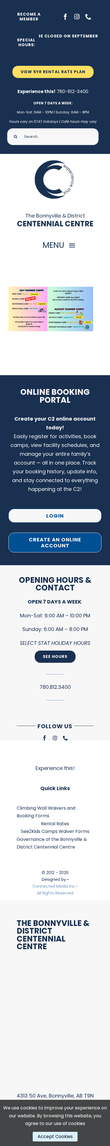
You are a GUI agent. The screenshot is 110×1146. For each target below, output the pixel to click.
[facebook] (65, 17)
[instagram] (77, 17)
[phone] (88, 17)
